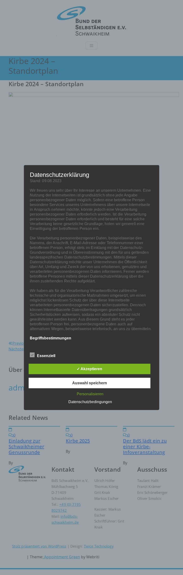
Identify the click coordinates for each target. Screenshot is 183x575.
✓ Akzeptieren (89, 369)
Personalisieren (90, 394)
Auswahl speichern (89, 383)
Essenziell (46, 356)
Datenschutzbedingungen (90, 402)
